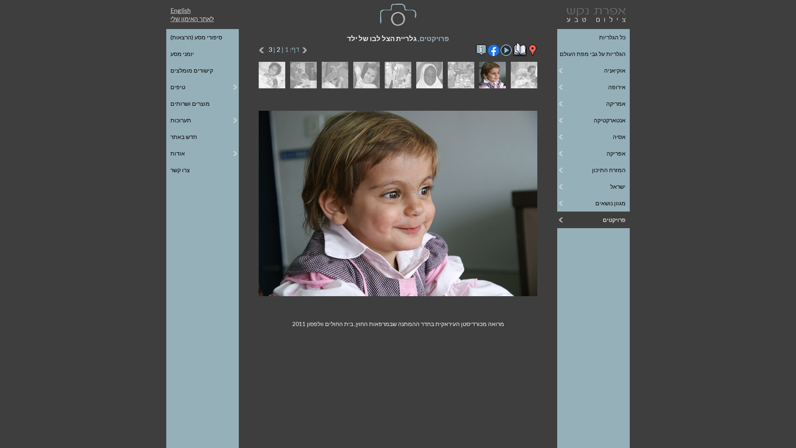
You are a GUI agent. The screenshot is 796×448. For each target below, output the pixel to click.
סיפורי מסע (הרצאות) (196, 37)
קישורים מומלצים (191, 70)
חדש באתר (183, 136)
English (180, 10)
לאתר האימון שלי (192, 18)
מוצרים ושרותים (190, 103)
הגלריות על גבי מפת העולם (593, 53)
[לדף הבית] (594, 14)
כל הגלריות (612, 37)
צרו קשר (180, 169)
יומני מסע (182, 53)
